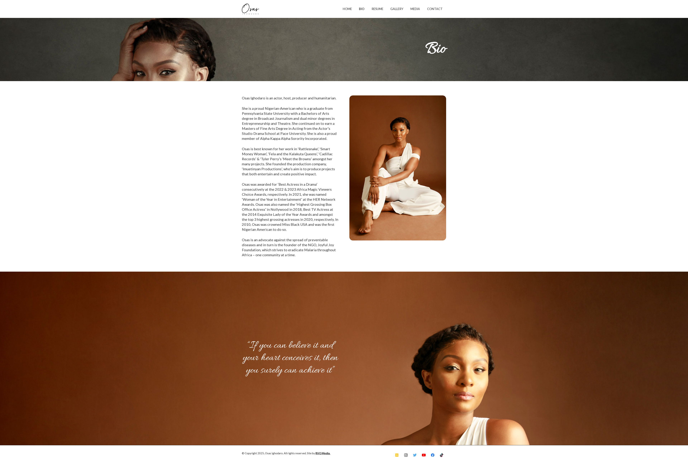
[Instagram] (405, 455)
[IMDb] (396, 455)
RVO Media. (323, 453)
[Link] (250, 9)
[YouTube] (423, 455)
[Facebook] (432, 455)
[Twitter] (414, 455)
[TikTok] (441, 455)
